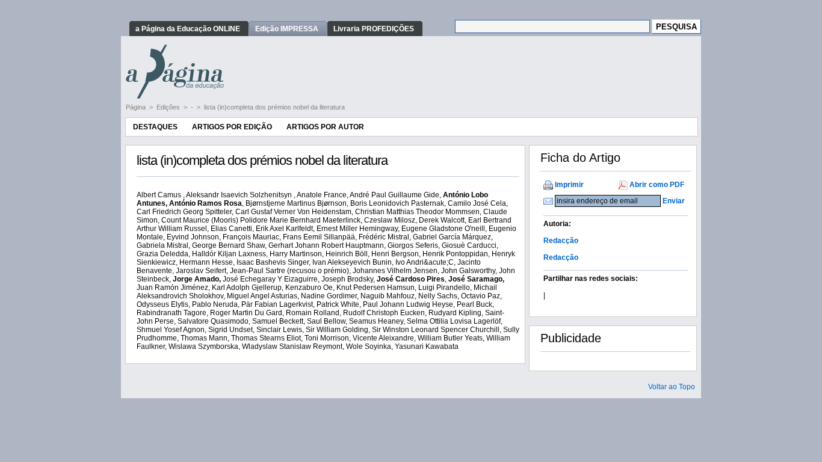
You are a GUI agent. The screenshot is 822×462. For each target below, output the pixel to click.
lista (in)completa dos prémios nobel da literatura (274, 107)
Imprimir (569, 184)
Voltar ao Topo (671, 387)
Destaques (155, 127)
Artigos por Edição (232, 127)
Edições (169, 107)
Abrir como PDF (656, 184)
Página (136, 107)
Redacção (560, 240)
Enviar (674, 201)
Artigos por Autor (325, 127)
